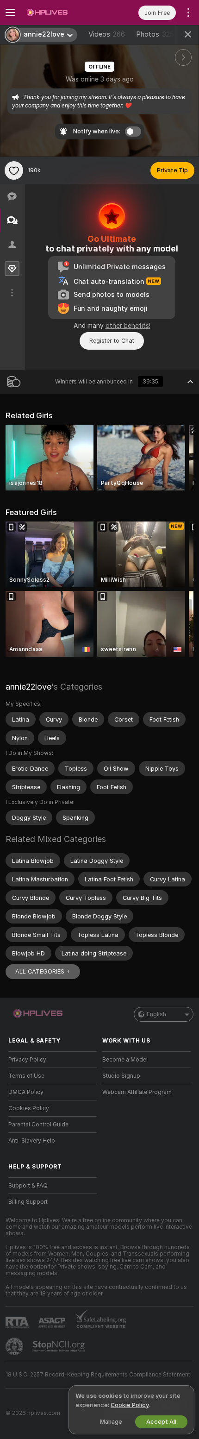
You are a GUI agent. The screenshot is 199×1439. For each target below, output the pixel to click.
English (156, 1014)
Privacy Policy (27, 1059)
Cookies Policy (28, 1108)
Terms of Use (26, 1076)
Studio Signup (121, 1076)
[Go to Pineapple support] (15, 1346)
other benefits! (128, 325)
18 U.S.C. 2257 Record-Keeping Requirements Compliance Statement (98, 1374)
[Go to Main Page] (60, 12)
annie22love (28, 686)
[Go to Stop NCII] (59, 1346)
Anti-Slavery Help (31, 1140)
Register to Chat (111, 340)
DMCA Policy (26, 1092)
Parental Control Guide (38, 1124)
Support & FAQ (28, 1185)
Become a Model (125, 1059)
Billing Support (28, 1202)
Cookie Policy (130, 1404)
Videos (106, 34)
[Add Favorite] (14, 170)
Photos (155, 34)
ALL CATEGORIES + (42, 971)
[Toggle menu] (10, 12)
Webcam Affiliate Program (137, 1092)
